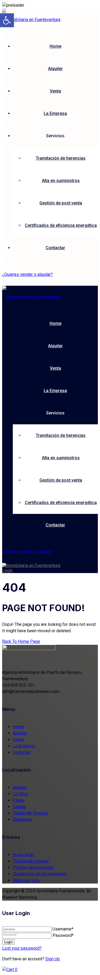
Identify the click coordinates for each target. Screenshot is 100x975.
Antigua (20, 787)
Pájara (18, 800)
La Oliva (20, 793)
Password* (63, 935)
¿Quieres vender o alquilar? (27, 274)
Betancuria (22, 819)
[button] (7, 20)
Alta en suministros (61, 180)
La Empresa (55, 113)
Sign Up (52, 958)
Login (7, 570)
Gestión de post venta (60, 203)
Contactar (55, 247)
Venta (55, 91)
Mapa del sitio (26, 880)
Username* (63, 929)
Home (55, 46)
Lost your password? (22, 948)
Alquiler (55, 68)
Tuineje (19, 806)
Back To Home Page (21, 641)
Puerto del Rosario (30, 813)
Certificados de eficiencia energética (61, 225)
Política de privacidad (33, 867)
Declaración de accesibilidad (39, 873)
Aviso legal (23, 854)
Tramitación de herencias (61, 158)
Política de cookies (31, 861)
